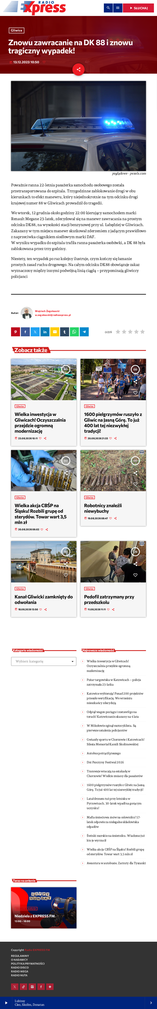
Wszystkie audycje (26, 908)
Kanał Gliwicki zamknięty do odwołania (44, 599)
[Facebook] (41, 986)
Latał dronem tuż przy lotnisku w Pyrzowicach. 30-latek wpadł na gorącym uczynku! (114, 803)
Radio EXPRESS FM (37, 950)
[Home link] (34, 8)
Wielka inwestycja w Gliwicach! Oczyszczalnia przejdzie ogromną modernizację (40, 422)
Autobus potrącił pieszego (103, 753)
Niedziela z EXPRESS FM (35, 916)
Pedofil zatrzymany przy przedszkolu (109, 599)
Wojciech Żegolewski (47, 311)
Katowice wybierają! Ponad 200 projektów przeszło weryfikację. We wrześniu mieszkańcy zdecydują (115, 698)
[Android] (50, 986)
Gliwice (16, 31)
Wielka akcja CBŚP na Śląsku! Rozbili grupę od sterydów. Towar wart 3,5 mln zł (41, 513)
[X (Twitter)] (14, 986)
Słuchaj (138, 8)
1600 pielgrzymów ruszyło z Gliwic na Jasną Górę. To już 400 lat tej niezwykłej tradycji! (113, 422)
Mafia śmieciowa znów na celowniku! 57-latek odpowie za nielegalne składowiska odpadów (114, 822)
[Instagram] (32, 986)
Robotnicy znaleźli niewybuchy (103, 508)
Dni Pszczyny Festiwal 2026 (105, 762)
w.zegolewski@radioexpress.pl (53, 314)
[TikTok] (23, 986)
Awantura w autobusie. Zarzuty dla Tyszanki (116, 863)
